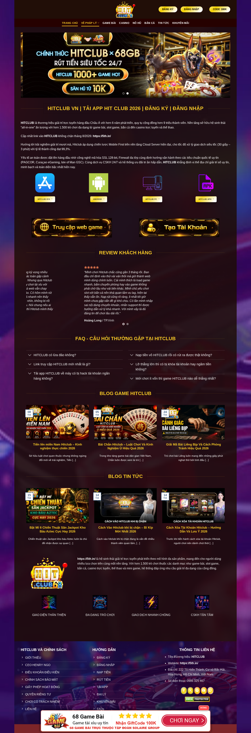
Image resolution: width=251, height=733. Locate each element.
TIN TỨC (163, 22)
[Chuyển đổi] (29, 355)
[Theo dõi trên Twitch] (210, 690)
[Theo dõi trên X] (190, 690)
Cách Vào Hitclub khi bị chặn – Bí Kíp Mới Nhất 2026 (125, 529)
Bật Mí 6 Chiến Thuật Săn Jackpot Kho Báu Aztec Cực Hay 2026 (58, 529)
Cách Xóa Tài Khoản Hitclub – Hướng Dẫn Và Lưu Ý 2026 (193, 529)
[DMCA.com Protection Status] (197, 699)
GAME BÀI (109, 22)
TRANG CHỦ (70, 22)
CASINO (124, 22)
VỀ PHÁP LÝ (89, 22)
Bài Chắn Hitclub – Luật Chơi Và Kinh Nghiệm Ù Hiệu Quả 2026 (125, 446)
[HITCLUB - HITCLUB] (125, 9)
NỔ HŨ (137, 22)
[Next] (221, 65)
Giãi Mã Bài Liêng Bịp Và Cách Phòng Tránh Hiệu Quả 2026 (193, 446)
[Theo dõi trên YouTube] (204, 690)
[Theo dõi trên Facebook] (184, 690)
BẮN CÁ (149, 22)
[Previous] (29, 65)
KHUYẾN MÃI (180, 22)
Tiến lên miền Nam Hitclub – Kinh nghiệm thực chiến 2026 (57, 446)
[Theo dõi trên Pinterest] (197, 690)
